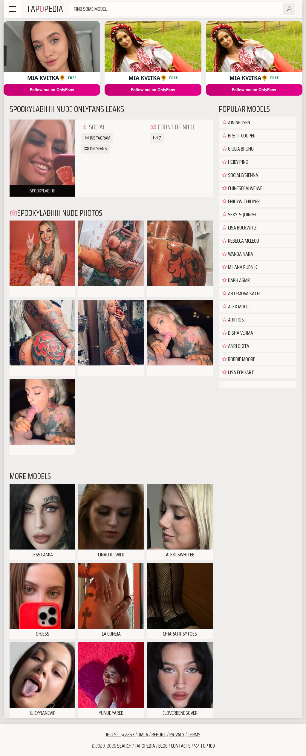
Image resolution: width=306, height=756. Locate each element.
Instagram (99, 138)
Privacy (176, 734)
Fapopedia (145, 746)
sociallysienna (242, 175)
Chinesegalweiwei (245, 188)
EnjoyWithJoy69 (243, 201)
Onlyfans (98, 148)
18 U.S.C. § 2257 (120, 734)
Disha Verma (240, 333)
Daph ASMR (238, 280)
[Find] (289, 9)
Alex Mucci (238, 306)
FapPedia (45, 9)
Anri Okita (238, 346)
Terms (194, 734)
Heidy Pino (237, 162)
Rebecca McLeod (243, 241)
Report (159, 734)
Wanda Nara (240, 254)
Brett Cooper (241, 135)
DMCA (143, 734)
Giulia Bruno (240, 149)
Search (124, 746)
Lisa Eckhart (240, 372)
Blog (163, 746)
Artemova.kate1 (243, 293)
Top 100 (207, 746)
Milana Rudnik (242, 267)
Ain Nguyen (238, 122)
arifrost (237, 320)
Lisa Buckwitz (242, 228)
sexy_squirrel (242, 214)
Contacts (181, 746)
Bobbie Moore (241, 359)
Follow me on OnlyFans (52, 90)
